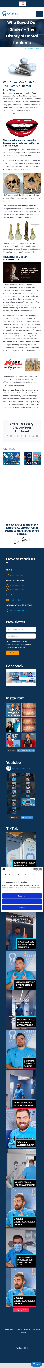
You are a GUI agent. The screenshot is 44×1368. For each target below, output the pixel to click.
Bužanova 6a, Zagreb (18, 611)
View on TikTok (22, 1310)
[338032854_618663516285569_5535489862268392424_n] (21, 670)
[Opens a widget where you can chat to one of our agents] (36, 1364)
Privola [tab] (7, 875)
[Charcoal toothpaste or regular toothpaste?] (11, 458)
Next (37, 49)
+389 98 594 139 (17, 590)
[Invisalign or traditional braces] (32, 458)
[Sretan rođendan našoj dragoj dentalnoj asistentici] (28, 740)
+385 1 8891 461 (17, 575)
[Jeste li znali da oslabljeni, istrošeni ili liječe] (13, 740)
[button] (4, 458)
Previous (30, 49)
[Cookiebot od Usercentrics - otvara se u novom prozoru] (33, 869)
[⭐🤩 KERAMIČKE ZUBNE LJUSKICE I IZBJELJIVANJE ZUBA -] (28, 710)
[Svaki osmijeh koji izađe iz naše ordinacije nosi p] (13, 725)
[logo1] (10, 12)
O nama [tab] (36, 875)
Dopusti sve (22, 896)
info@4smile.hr (16, 600)
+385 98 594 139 (17, 586)
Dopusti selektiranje (22, 902)
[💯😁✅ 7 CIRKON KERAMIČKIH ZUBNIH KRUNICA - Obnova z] (28, 725)
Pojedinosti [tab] (22, 875)
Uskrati (22, 908)
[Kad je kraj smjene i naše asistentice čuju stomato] (13, 710)
